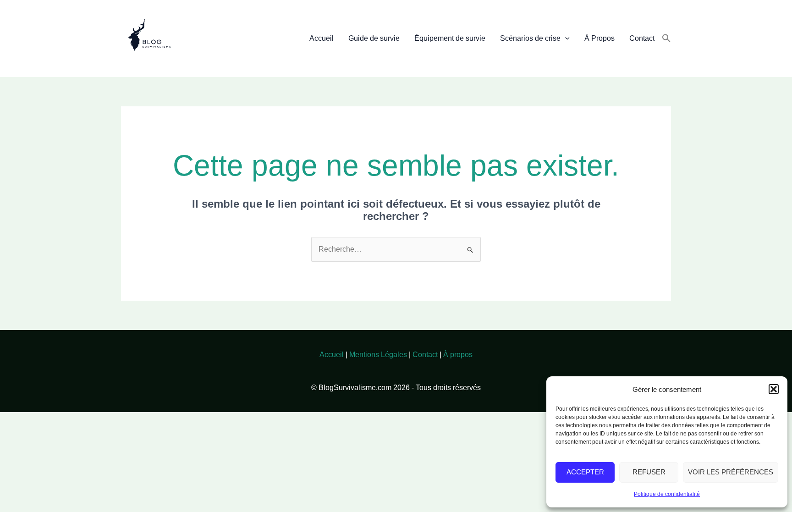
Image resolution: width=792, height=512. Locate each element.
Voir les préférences (730, 472)
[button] (773, 389)
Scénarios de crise (530, 38)
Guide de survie (374, 38)
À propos (458, 354)
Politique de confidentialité (667, 494)
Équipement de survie (449, 38)
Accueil (321, 38)
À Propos (599, 38)
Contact (641, 38)
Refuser (649, 472)
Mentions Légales (378, 354)
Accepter (585, 472)
